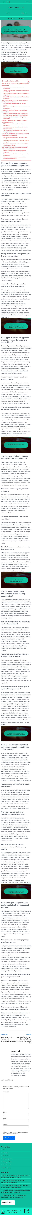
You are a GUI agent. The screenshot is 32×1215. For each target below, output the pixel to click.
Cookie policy (7, 1168)
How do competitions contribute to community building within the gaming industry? (15, 144)
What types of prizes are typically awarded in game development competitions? (15, 101)
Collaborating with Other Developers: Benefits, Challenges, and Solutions (13, 1196)
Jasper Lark (15, 1051)
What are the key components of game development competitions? (15, 84)
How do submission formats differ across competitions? (15, 115)
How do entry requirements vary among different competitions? (14, 111)
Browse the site (7, 1159)
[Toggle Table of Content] (27, 81)
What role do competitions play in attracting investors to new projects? (15, 124)
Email (5, 1118)
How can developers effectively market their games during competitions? (16, 154)
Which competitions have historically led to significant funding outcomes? (15, 131)
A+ (4, 2)
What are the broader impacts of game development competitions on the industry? (15, 134)
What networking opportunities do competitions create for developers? (16, 141)
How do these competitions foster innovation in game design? (15, 138)
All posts (24, 13)
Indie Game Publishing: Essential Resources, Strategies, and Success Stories (15, 1176)
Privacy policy (7, 1162)
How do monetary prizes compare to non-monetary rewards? (14, 104)
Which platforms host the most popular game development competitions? (16, 94)
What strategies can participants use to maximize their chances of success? (14, 148)
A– (8, 2)
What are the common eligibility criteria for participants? (15, 113)
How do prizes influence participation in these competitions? (13, 87)
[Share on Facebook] (25, 1210)
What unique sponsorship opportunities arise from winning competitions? (16, 107)
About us (5, 1153)
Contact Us (11, 18)
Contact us (6, 1156)
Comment (6, 1092)
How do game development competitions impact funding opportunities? (14, 121)
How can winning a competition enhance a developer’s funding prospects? (15, 128)
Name (5, 1112)
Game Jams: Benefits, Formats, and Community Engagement (12, 1181)
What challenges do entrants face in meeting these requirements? (14, 117)
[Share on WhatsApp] (28, 1213)
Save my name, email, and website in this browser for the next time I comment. (15, 1133)
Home (8, 13)
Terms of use (7, 1165)
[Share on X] (28, 1210)
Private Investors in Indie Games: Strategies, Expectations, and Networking (15, 1191)
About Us (21, 18)
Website (5, 1124)
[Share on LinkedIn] (25, 1213)
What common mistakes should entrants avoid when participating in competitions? (14, 158)
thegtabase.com (16, 7)
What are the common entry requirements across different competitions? (16, 91)
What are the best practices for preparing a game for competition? (14, 151)
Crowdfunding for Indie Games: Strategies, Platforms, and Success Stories (15, 1186)
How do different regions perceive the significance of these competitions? (16, 97)
